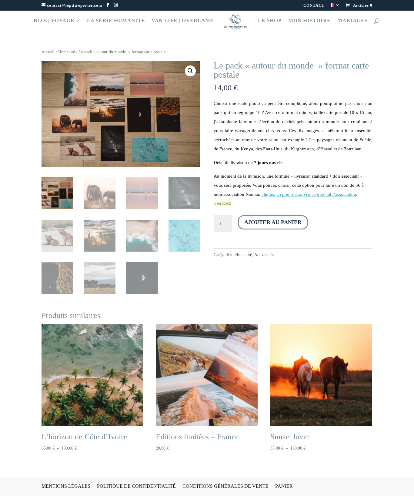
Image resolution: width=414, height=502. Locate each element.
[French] (334, 6)
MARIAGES (352, 20)
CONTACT (314, 5)
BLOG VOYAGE (54, 20)
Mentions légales (66, 486)
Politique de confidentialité (136, 486)
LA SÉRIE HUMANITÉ (116, 20)
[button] (190, 70)
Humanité (66, 52)
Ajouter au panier (273, 222)
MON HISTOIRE (309, 20)
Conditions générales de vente (225, 486)
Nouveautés (264, 255)
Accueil (48, 52)
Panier (284, 486)
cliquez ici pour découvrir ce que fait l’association (309, 194)
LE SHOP (270, 20)
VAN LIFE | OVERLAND (182, 20)
